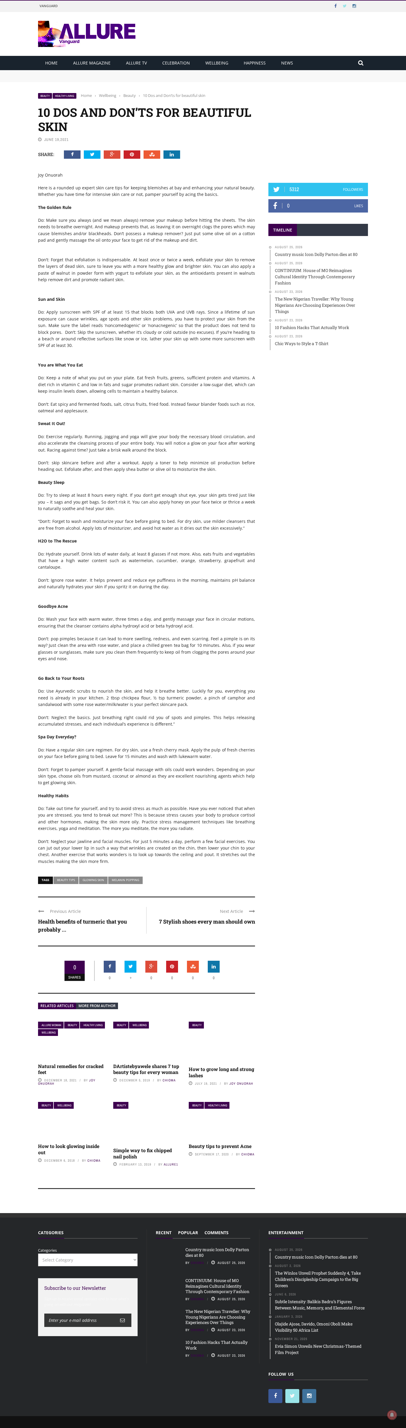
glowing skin (93, 880)
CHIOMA (169, 1080)
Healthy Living (64, 96)
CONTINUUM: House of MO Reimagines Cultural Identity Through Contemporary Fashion (120, 78)
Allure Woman (51, 1025)
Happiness (255, 63)
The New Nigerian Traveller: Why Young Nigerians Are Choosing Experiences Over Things (217, 1317)
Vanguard (49, 6)
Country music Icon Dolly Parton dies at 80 (77, 73)
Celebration (176, 63)
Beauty (45, 96)
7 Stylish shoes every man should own (207, 921)
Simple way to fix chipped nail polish (142, 1153)
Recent (163, 1232)
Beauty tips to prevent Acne (220, 1146)
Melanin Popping (125, 880)
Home (51, 63)
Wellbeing (216, 63)
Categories (47, 1250)
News (287, 63)
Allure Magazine (92, 63)
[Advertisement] (318, 130)
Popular (188, 1232)
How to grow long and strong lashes (221, 1072)
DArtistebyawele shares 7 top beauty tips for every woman (146, 1069)
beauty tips (66, 880)
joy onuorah (241, 1083)
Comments (216, 1232)
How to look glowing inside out (68, 1149)
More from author (97, 1005)
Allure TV (136, 63)
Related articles (57, 1005)
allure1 (171, 1164)
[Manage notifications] (392, 1415)
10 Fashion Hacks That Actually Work (216, 1344)
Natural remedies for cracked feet (70, 1069)
